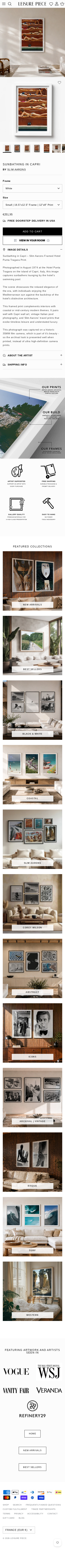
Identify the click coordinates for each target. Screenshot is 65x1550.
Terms (6, 1514)
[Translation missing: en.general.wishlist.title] (51, 4)
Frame (7, 181)
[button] (59, 82)
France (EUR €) (16, 1530)
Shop (6, 1505)
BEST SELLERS (32, 1467)
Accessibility (35, 1514)
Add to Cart (32, 231)
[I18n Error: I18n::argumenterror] (32, 240)
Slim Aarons (16, 169)
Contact (52, 1514)
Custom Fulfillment (15, 1509)
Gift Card (9, 1518)
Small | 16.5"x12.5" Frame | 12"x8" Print (29, 204)
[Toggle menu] (4, 4)
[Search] (11, 4)
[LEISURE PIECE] (32, 4)
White (9, 188)
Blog (22, 1518)
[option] (32, 109)
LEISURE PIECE (18, 1538)
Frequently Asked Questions (43, 1505)
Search (17, 1505)
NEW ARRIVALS (32, 1450)
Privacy (18, 1514)
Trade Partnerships (43, 1509)
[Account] (56, 4)
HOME (32, 1433)
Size (5, 197)
